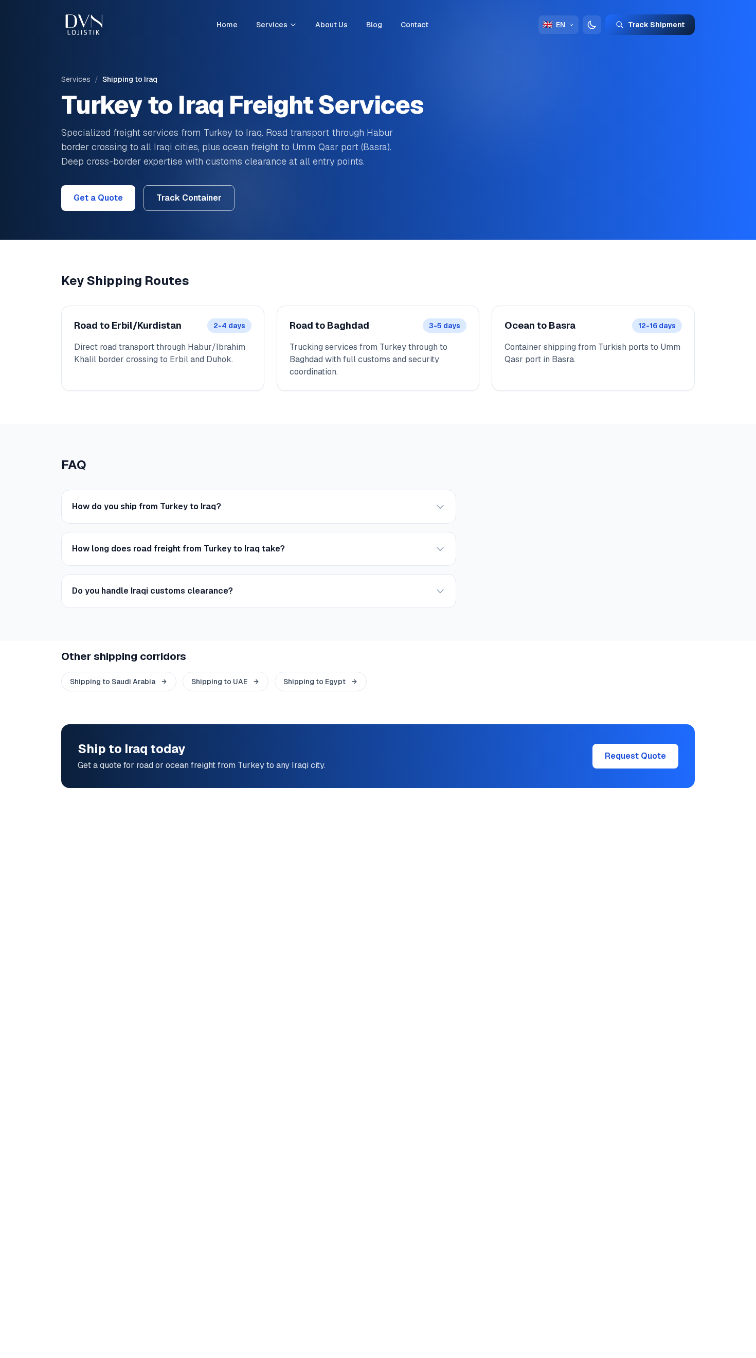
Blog (374, 24)
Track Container (189, 197)
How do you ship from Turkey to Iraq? (146, 506)
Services (271, 24)
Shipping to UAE (219, 681)
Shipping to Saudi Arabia (112, 681)
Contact (414, 24)
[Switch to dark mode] (592, 24)
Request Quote (635, 756)
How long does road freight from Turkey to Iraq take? (178, 548)
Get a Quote (98, 197)
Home (227, 24)
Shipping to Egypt (314, 681)
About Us (331, 24)
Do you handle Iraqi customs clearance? (152, 590)
